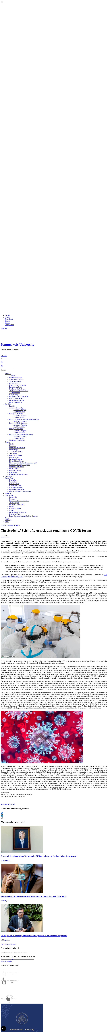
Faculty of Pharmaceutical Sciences (21, 434)
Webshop (8, 520)
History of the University (17, 385)
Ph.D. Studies (13, 468)
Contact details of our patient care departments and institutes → (17, 959)
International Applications (17, 512)
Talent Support (14, 503)
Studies (7, 442)
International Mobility (16, 467)
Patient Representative (16, 489)
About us (8, 374)
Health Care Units (15, 486)
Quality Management (16, 398)
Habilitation (13, 472)
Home (3, 525)
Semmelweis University (17, 344)
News (7, 518)
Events (7, 321)
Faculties (8, 404)
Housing (12, 499)
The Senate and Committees (18, 391)
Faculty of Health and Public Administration (24, 419)
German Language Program (18, 474)
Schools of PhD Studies (17, 440)
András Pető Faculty (16, 408)
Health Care (9, 478)
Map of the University (6, 961)
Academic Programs (20, 421)
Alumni (11, 510)
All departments (14, 393)
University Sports (15, 508)
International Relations (16, 400)
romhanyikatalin (5, 537)
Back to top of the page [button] (8, 944)
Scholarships (13, 450)
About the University (16, 379)
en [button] (2, 354)
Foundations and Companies (18, 396)
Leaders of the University (17, 389)
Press (7, 522)
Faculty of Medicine (16, 429)
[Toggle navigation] (2, 358)
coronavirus (4, 804)
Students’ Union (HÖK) (17, 505)
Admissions (9, 476)
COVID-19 (10, 804)
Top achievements (15, 381)
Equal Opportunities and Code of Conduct (23, 516)
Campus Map (13, 394)
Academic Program (20, 410)
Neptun (7, 315)
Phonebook (9, 319)
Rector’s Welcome (15, 377)
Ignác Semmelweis (15, 387)
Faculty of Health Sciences (18, 423)
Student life (9, 495)
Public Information (15, 402)
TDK (14, 804)
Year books (13, 453)
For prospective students (17, 448)
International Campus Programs (19, 465)
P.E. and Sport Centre (16, 461)
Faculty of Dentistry (16, 413)
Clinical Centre (14, 484)
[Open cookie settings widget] (3, 1028)
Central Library (14, 457)
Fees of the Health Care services (20, 491)
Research (8, 493)
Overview (12, 446)
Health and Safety (15, 514)
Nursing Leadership (15, 487)
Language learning (15, 459)
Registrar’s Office (19, 412)
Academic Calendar (15, 451)
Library (7, 323)
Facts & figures (14, 383)
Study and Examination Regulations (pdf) (23, 463)
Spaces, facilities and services (19, 501)
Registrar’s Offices (15, 455)
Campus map (9, 325)
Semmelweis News (12, 525)
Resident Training (15, 470)
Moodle (7, 317)
